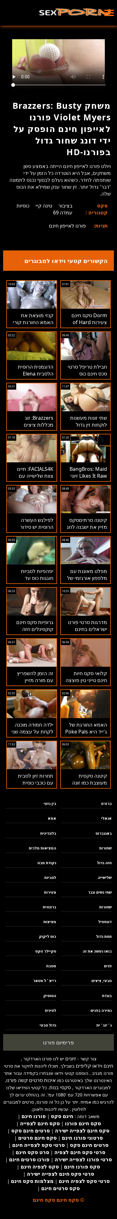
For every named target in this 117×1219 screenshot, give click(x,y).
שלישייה (105, 877)
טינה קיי (44, 205)
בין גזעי (50, 803)
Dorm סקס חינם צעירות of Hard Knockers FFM (89, 322)
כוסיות (23, 205)
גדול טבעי (48, 1025)
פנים (108, 966)
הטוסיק (49, 995)
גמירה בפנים (101, 1010)
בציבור (65, 205)
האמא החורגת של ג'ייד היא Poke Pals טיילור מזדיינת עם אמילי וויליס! (86, 735)
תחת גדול (104, 936)
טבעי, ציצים (101, 980)
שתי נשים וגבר (100, 892)
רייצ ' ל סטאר (44, 980)
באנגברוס (103, 833)
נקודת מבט (46, 862)
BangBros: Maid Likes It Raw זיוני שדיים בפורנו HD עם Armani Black (85, 479)
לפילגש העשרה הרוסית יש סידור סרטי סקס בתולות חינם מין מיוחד (34, 530)
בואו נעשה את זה (97, 951)
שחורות (105, 848)
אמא (52, 818)
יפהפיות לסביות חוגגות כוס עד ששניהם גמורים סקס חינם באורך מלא (31, 581)
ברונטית (49, 907)
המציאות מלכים (42, 848)
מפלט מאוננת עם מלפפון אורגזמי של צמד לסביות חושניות (86, 578)
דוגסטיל (105, 921)
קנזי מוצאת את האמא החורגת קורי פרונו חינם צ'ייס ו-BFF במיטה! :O (33, 325)
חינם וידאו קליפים (94, 1065)
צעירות (50, 892)
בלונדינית (48, 833)
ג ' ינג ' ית (104, 1025)
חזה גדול (104, 862)
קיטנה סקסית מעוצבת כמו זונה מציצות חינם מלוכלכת (89, 786)
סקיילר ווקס (45, 951)
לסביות (50, 877)
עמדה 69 (62, 212)
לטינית (50, 1010)
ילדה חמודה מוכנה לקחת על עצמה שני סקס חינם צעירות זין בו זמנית (32, 735)
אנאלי (106, 818)
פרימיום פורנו (58, 1042)
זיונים (70, 1058)
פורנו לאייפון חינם (67, 225)
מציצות (49, 921)
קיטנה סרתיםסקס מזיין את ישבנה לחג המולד (87, 527)
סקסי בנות (60, 1087)
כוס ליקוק (47, 936)
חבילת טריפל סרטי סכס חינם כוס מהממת (87, 373)
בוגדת (107, 995)
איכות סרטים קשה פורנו (31, 1080)
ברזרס (106, 803)
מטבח (51, 966)
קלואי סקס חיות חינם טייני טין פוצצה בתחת (86, 680)
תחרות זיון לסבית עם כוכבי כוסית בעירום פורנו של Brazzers (35, 786)
